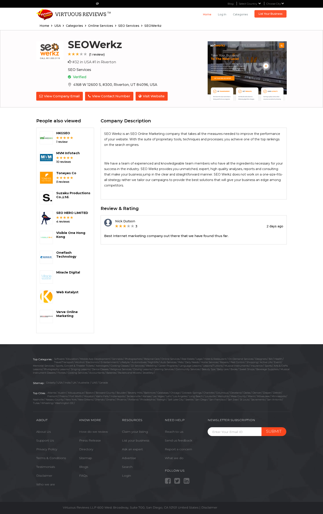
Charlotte (208, 392)
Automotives (138, 362)
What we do (174, 458)
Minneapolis (279, 396)
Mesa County (238, 396)
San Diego (201, 399)
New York (70, 399)
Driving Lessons (142, 369)
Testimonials (45, 467)
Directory (86, 449)
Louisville (210, 396)
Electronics (92, 362)
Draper (267, 392)
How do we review (93, 432)
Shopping (252, 362)
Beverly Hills (135, 392)
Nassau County (55, 399)
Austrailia (84, 382)
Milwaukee (263, 396)
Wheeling (47, 403)
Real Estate (187, 358)
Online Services (171, 358)
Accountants (96, 372)
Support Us (45, 440)
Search (127, 467)
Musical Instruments (237, 365)
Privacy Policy (46, 449)
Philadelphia (147, 399)
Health (278, 358)
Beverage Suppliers (267, 369)
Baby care (223, 369)
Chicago (175, 392)
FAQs (83, 476)
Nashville (38, 399)
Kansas (147, 396)
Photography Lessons (56, 369)
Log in (222, 14)
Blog (231, 3)
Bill (270, 358)
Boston (90, 392)
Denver (256, 392)
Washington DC (64, 403)
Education (72, 358)
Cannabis (117, 358)
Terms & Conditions (51, 458)
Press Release (90, 440)
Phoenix (121, 399)
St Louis (244, 399)
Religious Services (120, 369)
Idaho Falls (102, 396)
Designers (261, 358)
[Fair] (73, 54)
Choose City (273, 3)
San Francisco (217, 399)
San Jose (233, 399)
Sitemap (85, 458)
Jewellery (148, 372)
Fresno (63, 396)
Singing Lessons (80, 369)
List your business (135, 440)
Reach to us (174, 432)
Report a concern (178, 449)
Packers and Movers (129, 372)
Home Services (209, 362)
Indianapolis (118, 396)
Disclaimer (44, 476)
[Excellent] (85, 54)
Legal (199, 358)
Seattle (189, 399)
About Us (43, 432)
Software (59, 358)
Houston (89, 396)
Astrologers (102, 365)
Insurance (257, 365)
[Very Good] (81, 54)
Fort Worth (75, 396)
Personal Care (152, 358)
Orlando (99, 399)
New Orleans (85, 399)
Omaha (110, 399)
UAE (94, 382)
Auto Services (168, 362)
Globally (50, 382)
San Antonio (274, 399)
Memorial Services (43, 365)
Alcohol (79, 362)
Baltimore (149, 392)
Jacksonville (134, 396)
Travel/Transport (63, 362)
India (68, 382)
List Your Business (270, 13)
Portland (133, 399)
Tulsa (36, 403)
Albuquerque (76, 392)
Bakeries (111, 372)
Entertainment (109, 362)
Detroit (277, 392)
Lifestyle (124, 362)
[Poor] (69, 54)
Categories (240, 14)
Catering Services (164, 369)
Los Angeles (180, 396)
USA (60, 382)
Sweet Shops (246, 369)
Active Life (266, 362)
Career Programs (168, 365)
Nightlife (153, 362)
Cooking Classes (120, 365)
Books (233, 369)
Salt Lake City (175, 399)
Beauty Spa (208, 369)
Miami (251, 396)
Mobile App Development (95, 358)
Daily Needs (192, 362)
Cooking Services (77, 372)
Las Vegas (158, 396)
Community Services (188, 369)
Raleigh (161, 399)
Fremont (52, 396)
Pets (180, 362)
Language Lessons (190, 365)
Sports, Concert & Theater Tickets (75, 365)
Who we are (45, 484)
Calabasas (163, 392)
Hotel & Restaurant (215, 358)
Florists (62, 372)
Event (277, 362)
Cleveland (235, 392)
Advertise (129, 458)
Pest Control (237, 362)
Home (207, 14)
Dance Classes (100, 369)
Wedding (151, 365)
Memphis (223, 396)
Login (126, 476)
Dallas (246, 392)
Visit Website (154, 96)
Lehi (168, 396)
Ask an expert (132, 449)
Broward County (105, 392)
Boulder (121, 392)
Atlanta (51, 392)
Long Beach (196, 396)
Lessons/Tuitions (213, 365)
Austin (62, 392)
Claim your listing (135, 432)
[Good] (77, 54)
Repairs (224, 362)
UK (74, 382)
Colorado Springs (191, 392)
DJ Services (137, 365)
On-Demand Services (240, 358)
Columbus (222, 392)
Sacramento (258, 399)
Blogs (83, 467)
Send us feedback (178, 440)
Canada (103, 382)
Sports (268, 365)
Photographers (133, 358)
